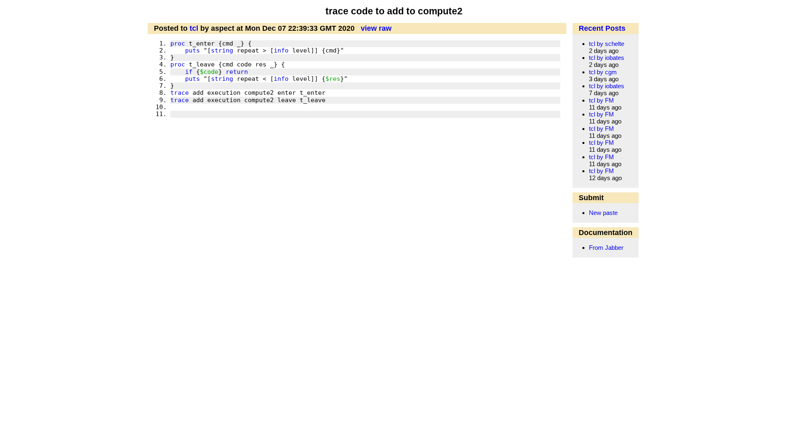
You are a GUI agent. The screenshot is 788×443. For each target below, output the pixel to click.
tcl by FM (601, 100)
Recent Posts (602, 28)
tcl (194, 28)
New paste (603, 212)
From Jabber (606, 247)
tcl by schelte (606, 43)
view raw (376, 28)
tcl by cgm (603, 72)
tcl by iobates (606, 57)
